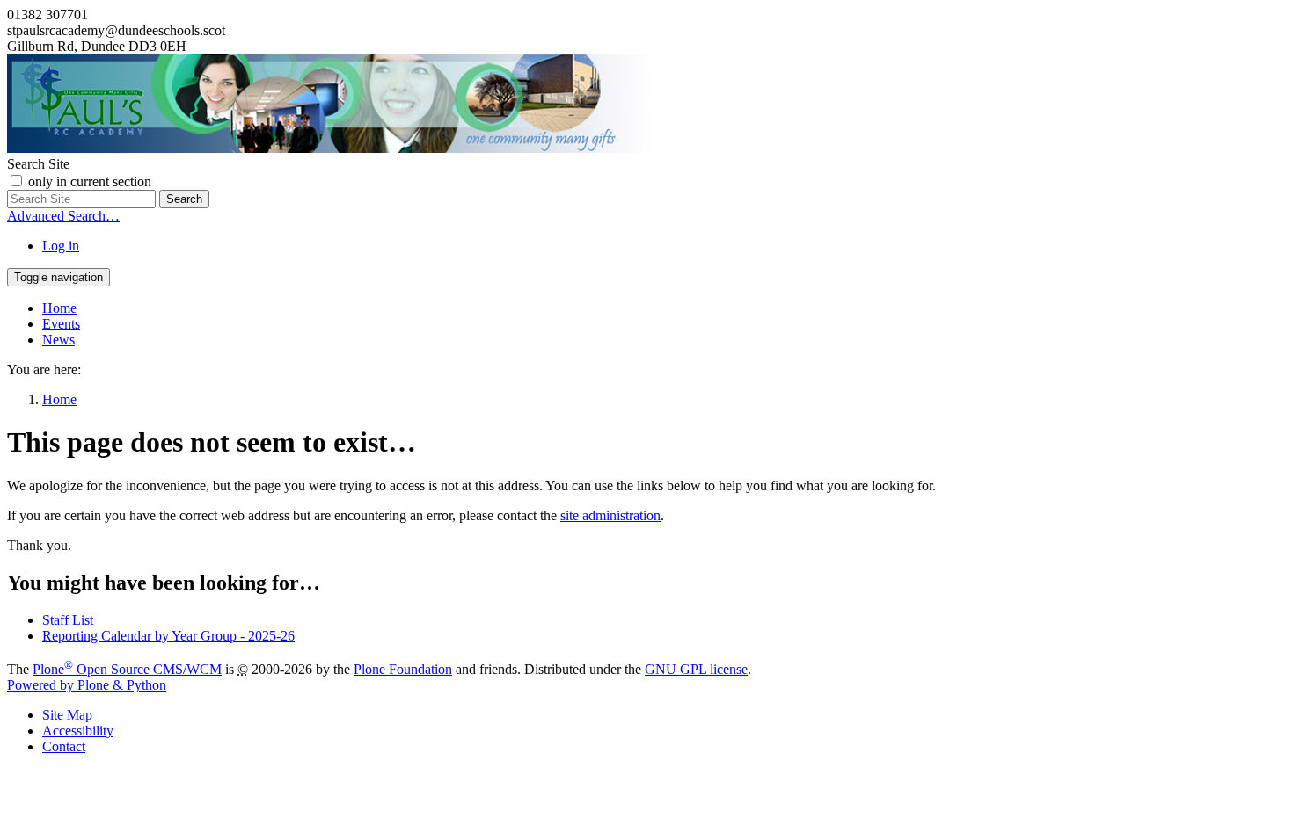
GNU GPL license (696, 669)
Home (59, 308)
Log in (60, 245)
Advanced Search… (63, 215)
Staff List (67, 619)
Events (61, 323)
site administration (610, 515)
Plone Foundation (403, 669)
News (58, 339)
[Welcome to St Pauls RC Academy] (331, 148)
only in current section (89, 181)
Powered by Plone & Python (86, 684)
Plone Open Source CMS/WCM (127, 669)
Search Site (38, 163)
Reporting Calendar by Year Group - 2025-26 (168, 635)
